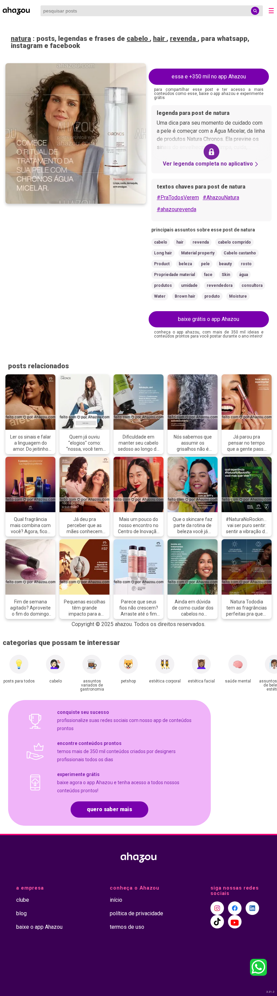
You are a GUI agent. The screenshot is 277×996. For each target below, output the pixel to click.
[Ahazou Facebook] (235, 908)
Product (162, 264)
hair (160, 38)
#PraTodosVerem (178, 197)
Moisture (238, 296)
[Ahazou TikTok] (217, 921)
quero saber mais (109, 809)
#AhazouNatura (221, 197)
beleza (185, 264)
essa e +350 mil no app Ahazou (209, 76)
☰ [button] (271, 11)
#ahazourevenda (176, 209)
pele (205, 264)
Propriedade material (174, 274)
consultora (252, 285)
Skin (226, 274)
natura (21, 38)
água (243, 274)
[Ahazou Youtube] (235, 921)
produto (212, 296)
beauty (225, 264)
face (208, 274)
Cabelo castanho (240, 253)
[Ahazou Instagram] (217, 908)
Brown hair (185, 296)
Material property (198, 253)
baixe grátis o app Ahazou (208, 319)
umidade (189, 285)
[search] (255, 11)
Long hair (163, 253)
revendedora (219, 285)
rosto (246, 264)
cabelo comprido (234, 242)
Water (160, 296)
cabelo (138, 38)
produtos (163, 285)
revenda (184, 38)
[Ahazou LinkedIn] (252, 908)
